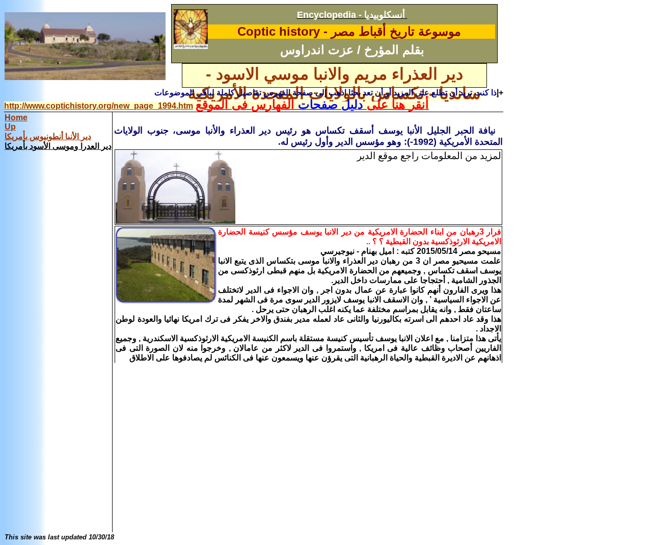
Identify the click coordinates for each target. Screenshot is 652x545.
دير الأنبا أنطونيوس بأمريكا (48, 136)
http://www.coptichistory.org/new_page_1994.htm (98, 105)
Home (16, 117)
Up (10, 126)
